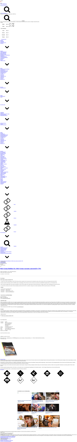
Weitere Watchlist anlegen (4, 247)
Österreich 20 (2, 77)
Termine (1, 59)
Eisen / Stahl (2, 156)
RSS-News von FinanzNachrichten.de (5, 441)
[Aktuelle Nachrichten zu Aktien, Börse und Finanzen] (3, 5)
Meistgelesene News (3, 54)
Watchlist (15, 246)
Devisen (15, 231)
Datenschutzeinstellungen (4, 438)
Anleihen (15, 211)
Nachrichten (2, 41)
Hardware (1, 164)
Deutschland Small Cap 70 (4, 70)
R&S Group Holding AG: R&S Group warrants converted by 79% (20, 268)
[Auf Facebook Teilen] (7, 376)
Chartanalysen (2, 58)
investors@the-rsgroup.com (6, 298)
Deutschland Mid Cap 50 (3, 71)
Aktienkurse (2, 112)
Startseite (1, 40)
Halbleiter (1, 163)
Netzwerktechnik (2, 177)
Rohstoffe (15, 224)
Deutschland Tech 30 (3, 72)
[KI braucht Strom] (8, 358)
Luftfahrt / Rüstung (3, 173)
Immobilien (2, 167)
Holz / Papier (2, 165)
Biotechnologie (2, 154)
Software (1, 180)
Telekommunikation (3, 182)
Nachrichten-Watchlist (3, 248)
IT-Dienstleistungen (3, 169)
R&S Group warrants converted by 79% (7, 315)
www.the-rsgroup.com (20, 306)
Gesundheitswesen (3, 161)
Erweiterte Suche (3, 39)
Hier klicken (2, 369)
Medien (1, 95)
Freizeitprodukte (2, 160)
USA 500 (1, 73)
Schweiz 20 (2, 141)
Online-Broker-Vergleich (3, 115)
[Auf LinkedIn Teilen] (47, 376)
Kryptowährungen (3, 232)
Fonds (14, 204)
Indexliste (1, 133)
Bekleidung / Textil (3, 153)
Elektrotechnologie (3, 157)
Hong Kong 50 (2, 79)
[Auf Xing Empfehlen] (33, 376)
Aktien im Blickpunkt (3, 51)
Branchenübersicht (3, 87)
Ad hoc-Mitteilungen (3, 52)
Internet (1, 168)
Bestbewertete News (3, 53)
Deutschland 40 (2, 69)
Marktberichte (2, 55)
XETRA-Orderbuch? (3, 124)
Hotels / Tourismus (3, 166)
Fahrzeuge (1, 159)
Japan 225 (1, 78)
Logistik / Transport (3, 172)
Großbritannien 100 (3, 76)
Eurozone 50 (2, 75)
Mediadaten (9, 438)
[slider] (1, 265)
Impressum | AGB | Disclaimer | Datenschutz (6, 440)
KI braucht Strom (2, 359)
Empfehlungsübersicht (3, 56)
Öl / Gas (1, 178)
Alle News (1, 43)
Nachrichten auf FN (3, 42)
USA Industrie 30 (2, 137)
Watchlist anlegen (2, 252)
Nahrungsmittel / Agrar (3, 176)
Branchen (1, 151)
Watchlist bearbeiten (3, 250)
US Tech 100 (2, 74)
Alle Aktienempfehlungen (4, 57)
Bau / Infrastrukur (2, 152)
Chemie (1, 155)
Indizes (1, 68)
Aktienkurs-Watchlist (3, 249)
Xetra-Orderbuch (7, 436)
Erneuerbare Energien (3, 158)
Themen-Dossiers (2, 60)
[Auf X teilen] (20, 376)
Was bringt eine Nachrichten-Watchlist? (5, 251)
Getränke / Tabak (2, 162)
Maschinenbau (2, 174)
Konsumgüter (2, 170)
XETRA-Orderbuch (3, 123)
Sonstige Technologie (3, 181)
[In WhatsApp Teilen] (60, 376)
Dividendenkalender (3, 114)
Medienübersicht (2, 96)
